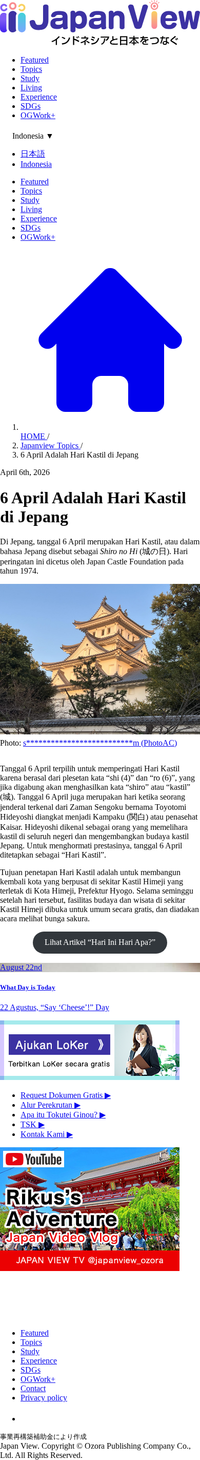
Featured (35, 59)
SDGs (31, 106)
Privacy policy (44, 1397)
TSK (33, 1124)
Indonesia (36, 164)
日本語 (33, 153)
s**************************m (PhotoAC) (100, 742)
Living (31, 87)
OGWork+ (38, 115)
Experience (39, 96)
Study (30, 78)
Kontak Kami (47, 1134)
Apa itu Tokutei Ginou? (63, 1114)
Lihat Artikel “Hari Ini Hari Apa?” (100, 942)
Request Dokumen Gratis (66, 1095)
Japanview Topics (51, 445)
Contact (33, 1388)
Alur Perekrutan (51, 1105)
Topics (31, 69)
